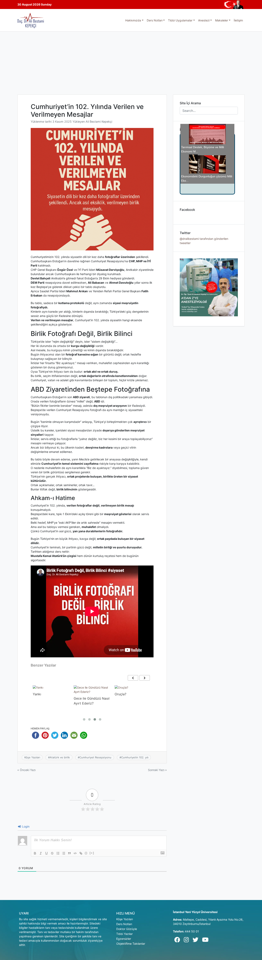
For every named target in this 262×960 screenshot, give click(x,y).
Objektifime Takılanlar (130, 943)
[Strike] (52, 853)
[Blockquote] (69, 853)
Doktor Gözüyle (126, 929)
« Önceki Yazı (26, 770)
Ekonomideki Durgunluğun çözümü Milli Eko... (206, 154)
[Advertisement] (131, 62)
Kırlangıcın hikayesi (129, 694)
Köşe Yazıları (32, 757)
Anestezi (204, 20)
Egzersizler (123, 938)
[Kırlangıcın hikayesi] (129, 687)
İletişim (238, 20)
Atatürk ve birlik (60, 757)
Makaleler (221, 20)
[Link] (81, 853)
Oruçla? (79, 694)
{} (86, 852)
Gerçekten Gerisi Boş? (210, 166)
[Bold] (35, 853)
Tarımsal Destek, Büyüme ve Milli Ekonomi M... (202, 146)
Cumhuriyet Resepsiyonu (95, 757)
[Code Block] (75, 853)
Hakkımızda (133, 20)
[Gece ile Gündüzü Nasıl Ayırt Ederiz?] (51, 689)
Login (25, 826)
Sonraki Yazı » (157, 770)
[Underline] (46, 853)
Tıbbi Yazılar (124, 934)
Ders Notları (155, 20)
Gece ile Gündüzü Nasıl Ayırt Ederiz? (51, 700)
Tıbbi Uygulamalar (180, 20)
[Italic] (41, 853)
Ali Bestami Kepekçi (99, 121)
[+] (92, 852)
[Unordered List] (64, 853)
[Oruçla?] (80, 687)
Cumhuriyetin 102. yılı (134, 757)
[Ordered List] (58, 853)
